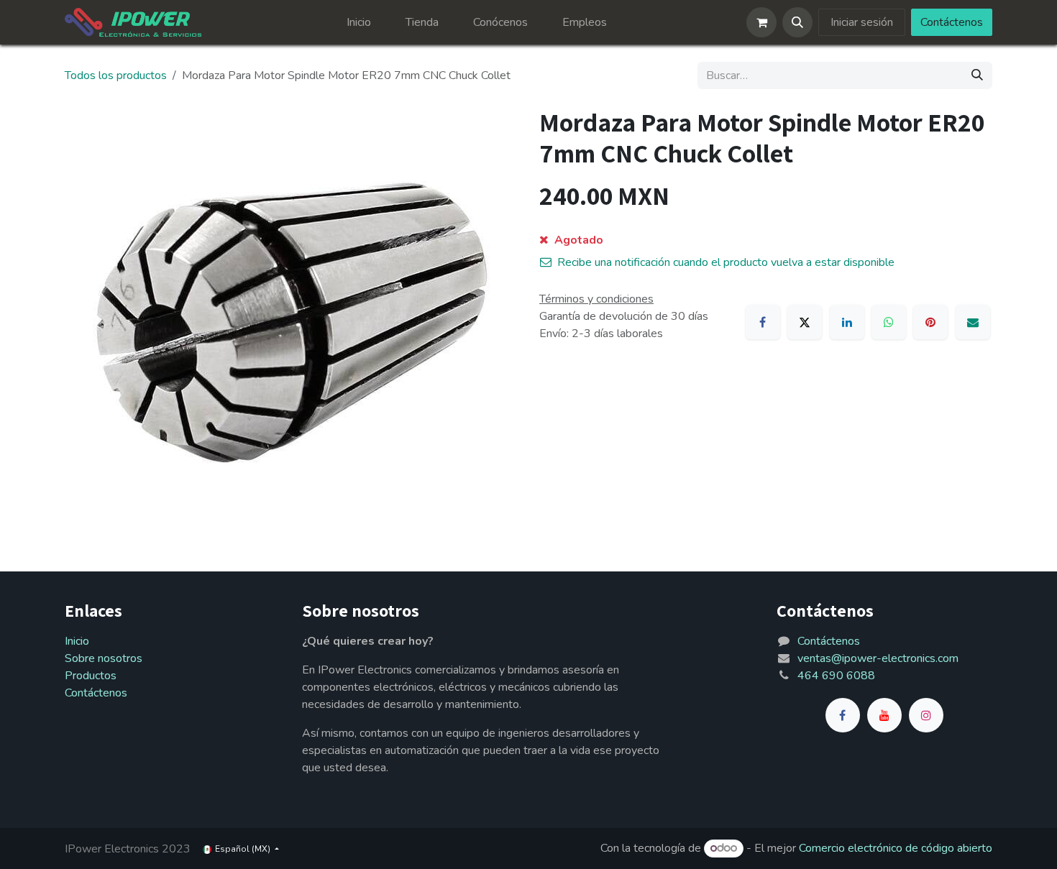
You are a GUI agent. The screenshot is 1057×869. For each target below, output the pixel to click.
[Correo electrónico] (973, 322)
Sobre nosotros (103, 658)
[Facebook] (763, 322)
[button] (797, 22)
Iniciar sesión (861, 22)
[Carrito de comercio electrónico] (761, 22)
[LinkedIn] (847, 322)
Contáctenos (951, 22)
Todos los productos (116, 75)
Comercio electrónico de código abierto (895, 848)
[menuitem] (358, 22)
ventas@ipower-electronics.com (877, 658)
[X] (804, 322)
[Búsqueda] (977, 75)
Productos (90, 676)
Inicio (77, 641)
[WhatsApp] (888, 322)
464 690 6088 (836, 676)
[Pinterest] (930, 322)
